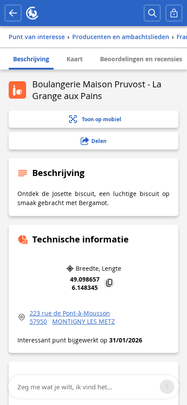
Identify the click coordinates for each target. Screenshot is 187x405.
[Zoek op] (152, 13)
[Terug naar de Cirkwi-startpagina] (32, 13)
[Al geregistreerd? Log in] (174, 13)
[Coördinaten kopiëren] (109, 283)
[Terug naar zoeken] (13, 13)
